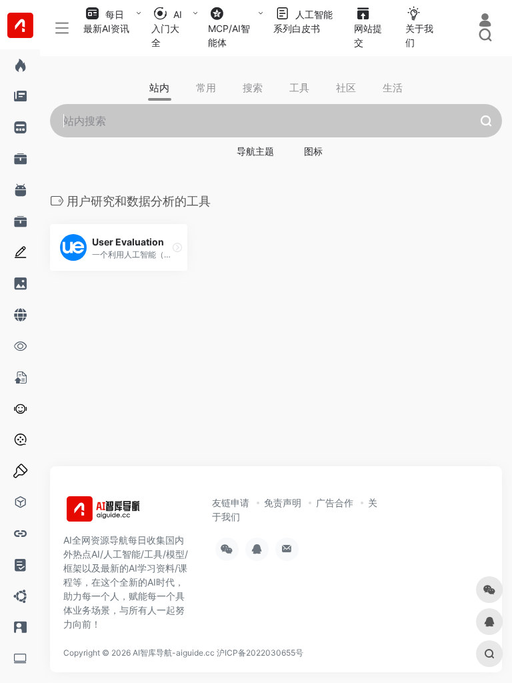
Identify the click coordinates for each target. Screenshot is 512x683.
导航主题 (255, 151)
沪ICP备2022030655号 (260, 653)
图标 (313, 151)
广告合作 (334, 502)
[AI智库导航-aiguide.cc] (123, 513)
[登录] (485, 22)
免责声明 (282, 502)
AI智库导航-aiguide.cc (174, 653)
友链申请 (230, 502)
